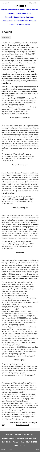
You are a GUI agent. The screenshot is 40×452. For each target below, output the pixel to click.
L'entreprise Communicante (15, 17)
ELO (3, 442)
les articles (9, 434)
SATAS (22, 446)
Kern (22, 442)
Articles (4, 10)
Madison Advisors (12, 442)
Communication (32, 10)
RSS (37, 449)
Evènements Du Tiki (23, 13)
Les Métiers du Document (26, 438)
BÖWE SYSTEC (31, 442)
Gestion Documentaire (16, 10)
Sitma (16, 446)
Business (32, 21)
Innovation (30, 17)
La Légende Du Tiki (23, 24)
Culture (11, 24)
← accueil (6, 3)
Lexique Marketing (9, 438)
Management (7, 21)
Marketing (11, 13)
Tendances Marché (21, 21)
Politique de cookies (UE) (24, 434)
